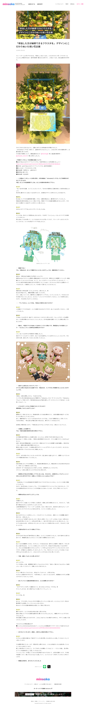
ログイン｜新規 (80, 4)
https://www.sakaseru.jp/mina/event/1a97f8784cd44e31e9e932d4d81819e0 (38, 628)
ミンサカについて (59, 4)
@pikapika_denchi (21, 156)
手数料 (66, 4)
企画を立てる (31, 4)
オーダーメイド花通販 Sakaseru (43, 688)
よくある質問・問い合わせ (45, 684)
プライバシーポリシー (42, 701)
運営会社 (72, 4)
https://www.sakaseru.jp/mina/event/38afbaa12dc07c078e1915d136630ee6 (38, 164)
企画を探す (40, 4)
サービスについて (29, 684)
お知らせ (36, 684)
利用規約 (36, 701)
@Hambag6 (44, 154)
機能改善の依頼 (57, 684)
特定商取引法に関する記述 (50, 701)
